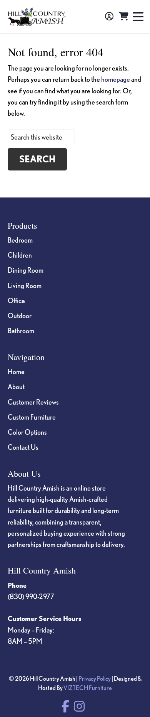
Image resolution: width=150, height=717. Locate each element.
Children (20, 255)
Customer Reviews (33, 402)
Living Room (25, 285)
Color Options (27, 432)
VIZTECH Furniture (87, 687)
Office (16, 300)
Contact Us (23, 447)
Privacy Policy (94, 678)
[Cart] (123, 16)
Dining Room (25, 270)
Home (16, 371)
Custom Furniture (32, 417)
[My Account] (109, 16)
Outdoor (20, 315)
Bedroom (20, 240)
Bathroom (21, 330)
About (16, 386)
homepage (115, 79)
